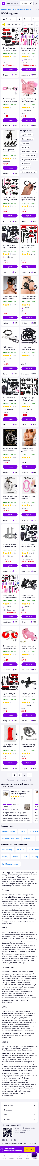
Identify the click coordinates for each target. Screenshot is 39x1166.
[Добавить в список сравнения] (16, 38)
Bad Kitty (35, 857)
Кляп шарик (28, 838)
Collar (25, 857)
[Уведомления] (36, 3)
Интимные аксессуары (10, 838)
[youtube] (3, 1140)
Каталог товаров (7, 9)
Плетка (22, 831)
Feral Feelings (7, 850)
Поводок (30, 24)
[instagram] (11, 1140)
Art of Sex (20, 850)
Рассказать (29, 1149)
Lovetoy (5, 857)
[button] (10, 69)
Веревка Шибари (8, 831)
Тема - (11, 1125)
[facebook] (7, 1140)
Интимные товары (24, 9)
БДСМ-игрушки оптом (10, 864)
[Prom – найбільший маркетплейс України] (3, 3)
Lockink (15, 857)
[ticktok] (15, 1140)
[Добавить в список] (16, 42)
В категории (11, 3)
